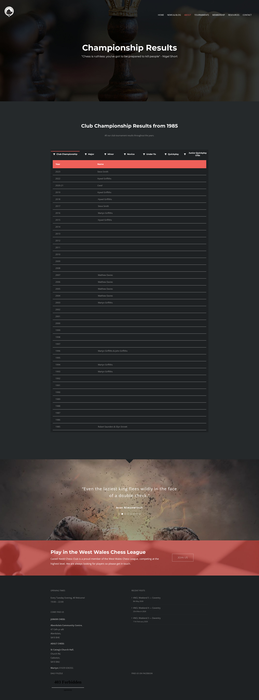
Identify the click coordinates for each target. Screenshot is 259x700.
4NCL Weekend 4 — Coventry (147, 607)
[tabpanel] (129, 295)
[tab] (65, 154)
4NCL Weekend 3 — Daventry (147, 618)
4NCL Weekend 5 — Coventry (147, 597)
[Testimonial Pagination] (119, 514)
